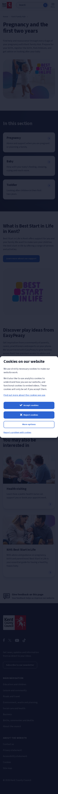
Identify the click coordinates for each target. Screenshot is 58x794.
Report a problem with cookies (17, 432)
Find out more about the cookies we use (24, 395)
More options (29, 424)
